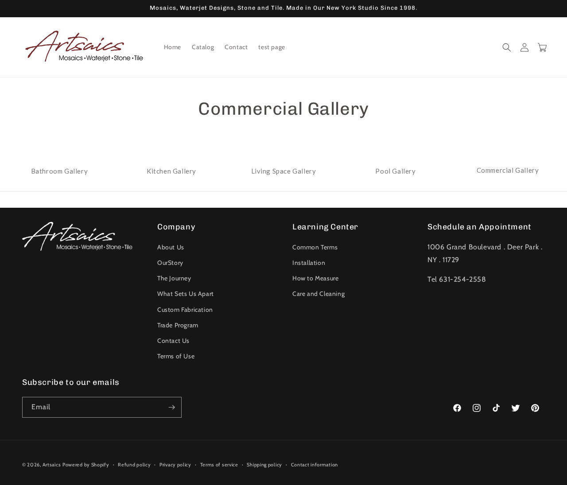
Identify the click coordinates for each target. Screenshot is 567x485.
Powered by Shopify (85, 465)
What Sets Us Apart (185, 294)
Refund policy (134, 465)
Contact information (314, 465)
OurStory (170, 263)
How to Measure (315, 278)
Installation (308, 263)
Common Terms (315, 247)
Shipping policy (264, 465)
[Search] (506, 47)
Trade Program (177, 325)
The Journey (174, 278)
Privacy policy (175, 465)
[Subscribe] (171, 407)
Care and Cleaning (318, 294)
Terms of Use (175, 356)
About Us (170, 247)
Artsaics (52, 465)
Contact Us (173, 341)
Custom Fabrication (185, 310)
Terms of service (219, 465)
